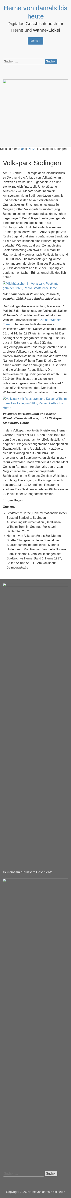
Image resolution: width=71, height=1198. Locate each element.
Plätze (32, 148)
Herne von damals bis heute (46, 1191)
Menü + (35, 40)
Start (21, 148)
